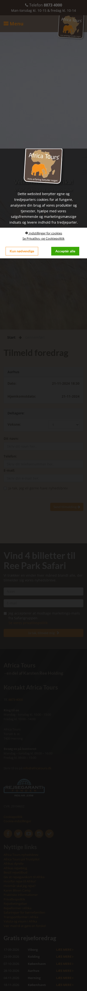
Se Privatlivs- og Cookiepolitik (43, 238)
